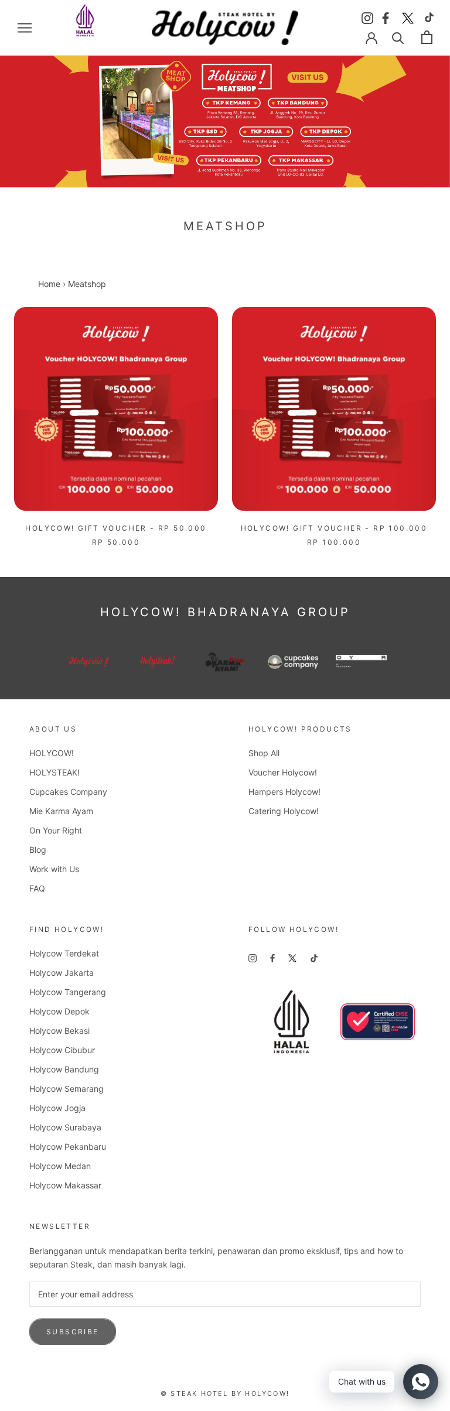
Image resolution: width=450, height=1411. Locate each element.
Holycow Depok (59, 1011)
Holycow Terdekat (64, 953)
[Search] (398, 37)
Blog (37, 850)
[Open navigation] (25, 28)
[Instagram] (367, 16)
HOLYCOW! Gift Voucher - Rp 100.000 (334, 528)
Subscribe (72, 1331)
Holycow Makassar (65, 1185)
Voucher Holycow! (282, 772)
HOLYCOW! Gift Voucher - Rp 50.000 (115, 528)
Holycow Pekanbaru (67, 1147)
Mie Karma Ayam (61, 811)
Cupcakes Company (68, 792)
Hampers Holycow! (284, 792)
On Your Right (55, 830)
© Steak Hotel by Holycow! (225, 1393)
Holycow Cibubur (62, 1050)
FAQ (37, 888)
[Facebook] (387, 16)
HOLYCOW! (51, 753)
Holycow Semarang (66, 1089)
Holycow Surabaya (65, 1127)
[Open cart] (426, 37)
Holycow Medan (60, 1166)
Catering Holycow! (283, 811)
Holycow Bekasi (59, 1031)
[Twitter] (408, 16)
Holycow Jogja (57, 1108)
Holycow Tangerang (67, 992)
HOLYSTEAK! (54, 772)
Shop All (263, 753)
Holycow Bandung (64, 1069)
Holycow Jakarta (61, 973)
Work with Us (54, 869)
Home (49, 284)
